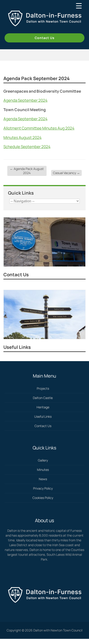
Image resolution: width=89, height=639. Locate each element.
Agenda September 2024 (25, 100)
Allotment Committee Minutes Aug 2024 (38, 128)
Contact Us (45, 38)
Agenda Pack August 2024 (27, 171)
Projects (43, 388)
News (43, 479)
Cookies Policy (42, 498)
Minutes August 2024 (22, 137)
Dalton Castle (43, 398)
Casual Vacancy (66, 173)
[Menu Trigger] (79, 5)
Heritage (43, 407)
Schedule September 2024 (26, 146)
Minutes (43, 469)
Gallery (43, 460)
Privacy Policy (43, 488)
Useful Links (17, 347)
